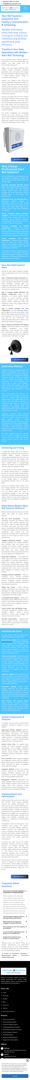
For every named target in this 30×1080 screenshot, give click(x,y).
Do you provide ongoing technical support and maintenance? (13, 932)
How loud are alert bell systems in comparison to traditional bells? (14, 892)
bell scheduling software (21, 310)
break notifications (7, 642)
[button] (27, 1060)
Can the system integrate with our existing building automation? (14, 917)
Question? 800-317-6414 (11, 1)
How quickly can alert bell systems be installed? (14, 927)
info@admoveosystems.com (12, 3)
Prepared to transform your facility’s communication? (12, 938)
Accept (15, 1076)
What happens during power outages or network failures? (12, 922)
